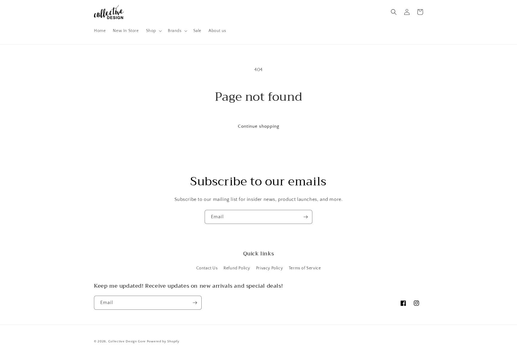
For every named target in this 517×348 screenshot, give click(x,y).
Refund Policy (236, 268)
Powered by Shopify (163, 341)
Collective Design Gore (127, 341)
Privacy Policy (269, 268)
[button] (153, 31)
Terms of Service (305, 268)
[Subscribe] (305, 217)
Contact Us (207, 268)
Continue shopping (258, 126)
